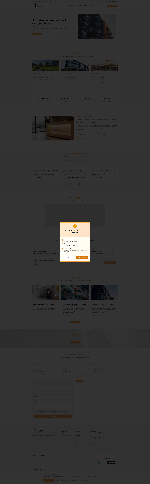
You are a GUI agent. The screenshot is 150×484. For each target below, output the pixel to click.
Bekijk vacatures (81, 257)
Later (68, 257)
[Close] (88, 223)
